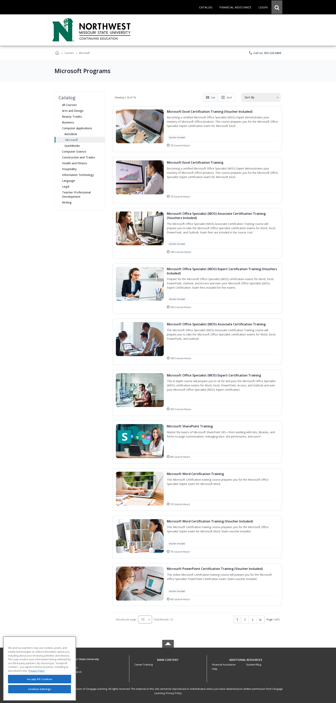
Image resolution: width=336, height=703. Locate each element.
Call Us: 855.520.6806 (265, 53)
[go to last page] (260, 619)
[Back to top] (168, 662)
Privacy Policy (174, 693)
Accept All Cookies (39, 679)
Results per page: (126, 619)
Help (214, 669)
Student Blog (253, 664)
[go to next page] (253, 619)
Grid (229, 97)
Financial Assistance (224, 664)
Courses (69, 53)
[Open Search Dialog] (276, 7)
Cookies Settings (39, 689)
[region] (39, 668)
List (213, 97)
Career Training (143, 664)
